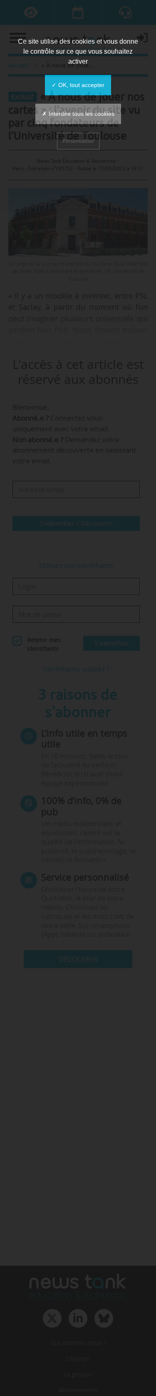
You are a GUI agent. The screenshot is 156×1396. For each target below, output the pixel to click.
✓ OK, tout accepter (78, 85)
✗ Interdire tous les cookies (78, 113)
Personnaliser (78, 141)
